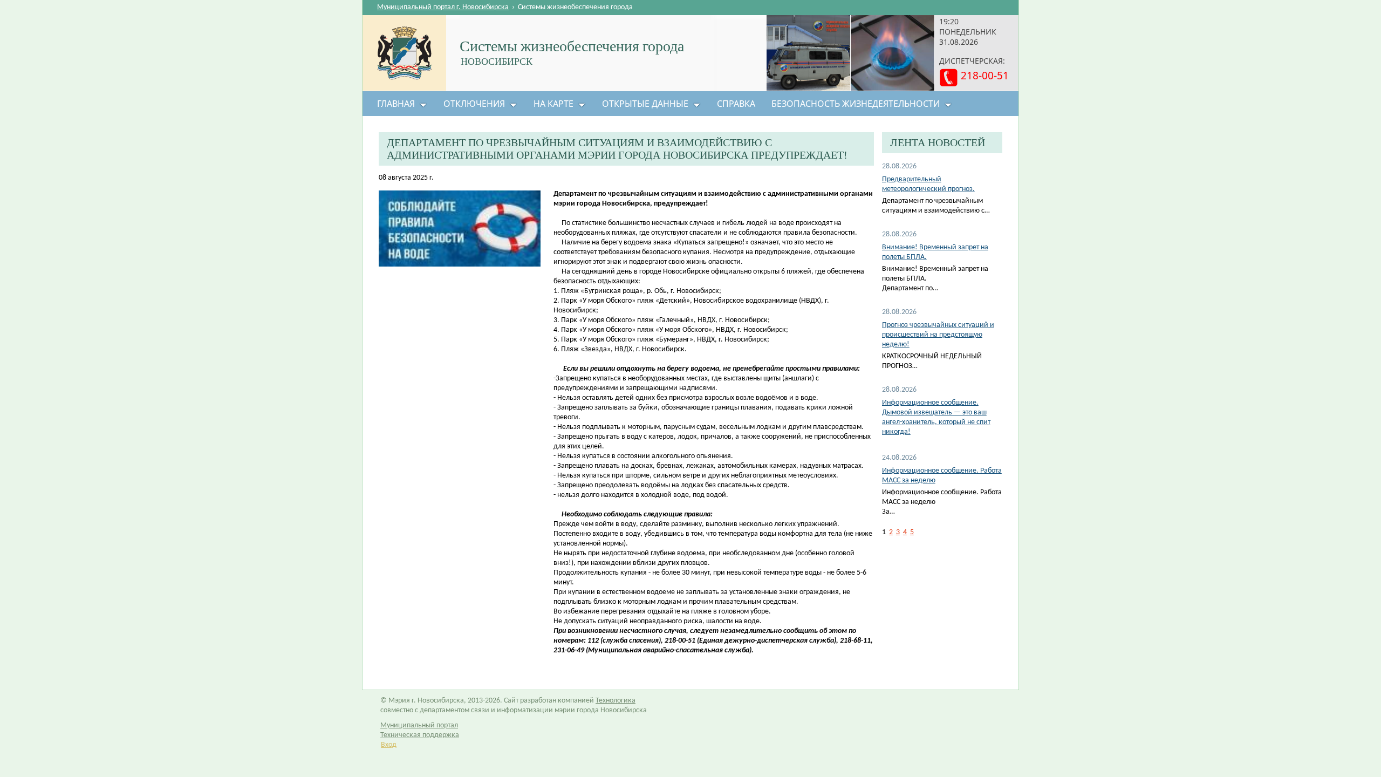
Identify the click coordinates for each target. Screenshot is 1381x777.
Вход (388, 745)
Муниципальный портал (419, 725)
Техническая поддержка (419, 735)
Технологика (615, 701)
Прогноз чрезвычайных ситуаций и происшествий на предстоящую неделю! (938, 335)
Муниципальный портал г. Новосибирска (443, 7)
